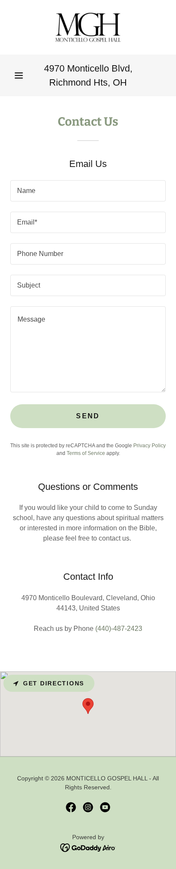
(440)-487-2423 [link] (118, 628)
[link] (88, 27)
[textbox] (88, 190)
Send (88, 416)
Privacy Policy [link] (149, 446)
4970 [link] (54, 68)
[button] (18, 75)
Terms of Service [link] (86, 453)
